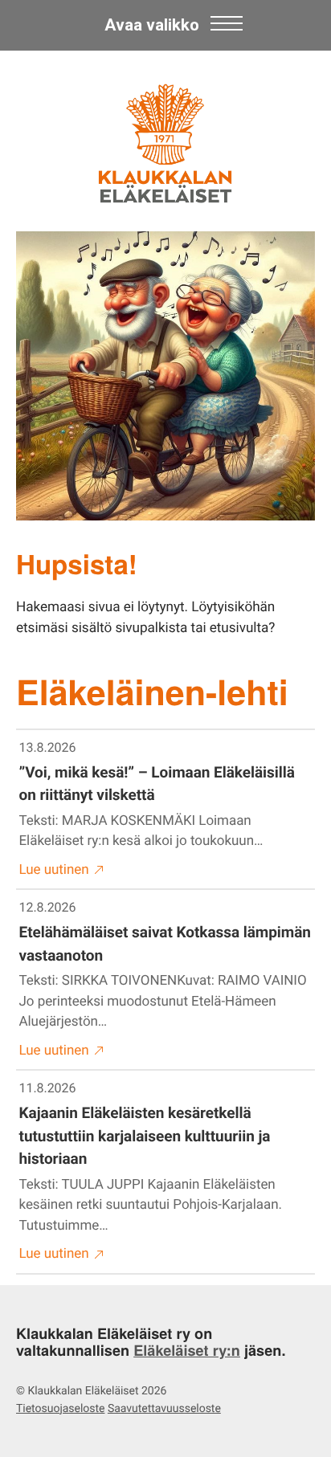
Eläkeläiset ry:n (186, 1350)
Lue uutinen (54, 870)
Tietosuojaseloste (60, 1408)
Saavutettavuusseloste (164, 1408)
